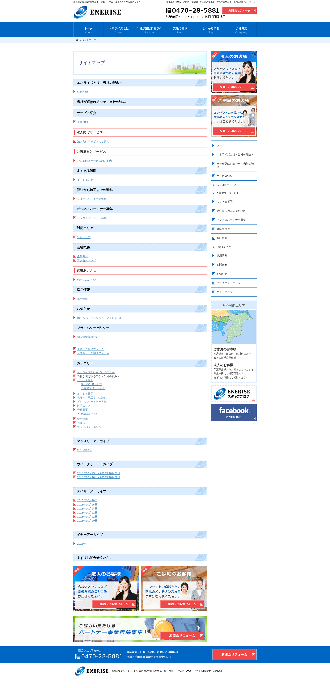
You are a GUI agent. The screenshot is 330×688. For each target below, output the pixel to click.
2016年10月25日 (87, 504)
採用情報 (82, 298)
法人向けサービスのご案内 (93, 141)
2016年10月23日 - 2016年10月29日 (98, 473)
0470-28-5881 (195, 13)
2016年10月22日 (87, 512)
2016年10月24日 (87, 508)
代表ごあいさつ (86, 279)
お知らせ (82, 423)
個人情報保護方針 (88, 336)
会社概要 (82, 409)
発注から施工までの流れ (92, 198)
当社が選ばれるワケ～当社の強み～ (235, 165)
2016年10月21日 (87, 516)
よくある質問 (85, 179)
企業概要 (82, 256)
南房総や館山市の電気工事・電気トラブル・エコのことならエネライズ (107, 2)
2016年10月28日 (87, 500)
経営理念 (82, 91)
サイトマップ (225, 291)
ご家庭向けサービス (93, 388)
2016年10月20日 (87, 520)
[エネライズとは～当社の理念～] (119, 29)
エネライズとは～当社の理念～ (96, 372)
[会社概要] (241, 29)
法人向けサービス (91, 384)
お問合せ (222, 264)
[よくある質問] (210, 29)
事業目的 (82, 122)
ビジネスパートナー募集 (92, 218)
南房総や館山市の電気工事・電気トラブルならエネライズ (168, 671)
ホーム (221, 145)
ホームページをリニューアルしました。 (101, 317)
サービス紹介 (85, 380)
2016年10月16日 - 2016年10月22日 (98, 477)
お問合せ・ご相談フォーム (93, 353)
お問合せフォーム (234, 654)
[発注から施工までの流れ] (180, 29)
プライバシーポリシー (90, 427)
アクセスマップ (86, 260)
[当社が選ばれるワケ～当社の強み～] (149, 29)
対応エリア (84, 237)
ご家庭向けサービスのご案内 (94, 160)
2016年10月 (84, 450)
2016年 (81, 543)
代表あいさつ (89, 413)
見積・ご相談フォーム (90, 349)
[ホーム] (88, 29)
